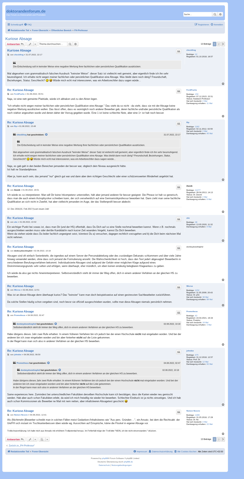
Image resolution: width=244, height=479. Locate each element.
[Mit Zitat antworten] (178, 51)
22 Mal (210, 424)
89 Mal (210, 299)
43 (196, 316)
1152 (197, 290)
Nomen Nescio (193, 411)
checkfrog (191, 50)
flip (187, 122)
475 (196, 355)
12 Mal (205, 362)
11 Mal (209, 103)
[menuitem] (28, 24)
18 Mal (205, 322)
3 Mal (209, 325)
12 (196, 54)
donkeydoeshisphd (26, 324)
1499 (197, 415)
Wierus (189, 286)
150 (196, 94)
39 (196, 222)
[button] (223, 44)
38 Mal (205, 297)
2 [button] (218, 44)
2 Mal (204, 101)
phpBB (105, 458)
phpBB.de (128, 462)
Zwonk (189, 186)
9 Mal (209, 227)
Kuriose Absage (18, 39)
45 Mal (210, 133)
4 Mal (204, 422)
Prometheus (192, 311)
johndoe (190, 351)
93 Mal (210, 364)
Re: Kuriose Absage (20, 90)
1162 (197, 127)
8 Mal (209, 199)
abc (188, 218)
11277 (198, 190)
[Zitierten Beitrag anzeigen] (46, 134)
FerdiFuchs (191, 90)
